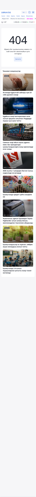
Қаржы (13, 16)
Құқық (23, 16)
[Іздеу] (29, 12)
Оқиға (18, 16)
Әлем (8, 16)
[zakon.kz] (6, 12)
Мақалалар (29, 16)
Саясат (3, 16)
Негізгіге (18, 59)
